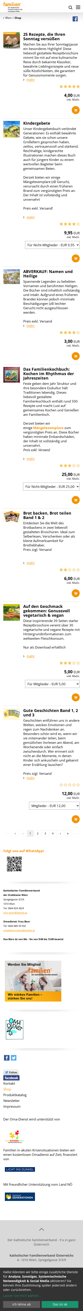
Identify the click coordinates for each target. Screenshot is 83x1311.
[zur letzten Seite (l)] (68, 833)
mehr (31, 79)
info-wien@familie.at (15, 912)
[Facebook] (75, 19)
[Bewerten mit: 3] (69, 86)
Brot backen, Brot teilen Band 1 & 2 (47, 515)
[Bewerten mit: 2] (65, 86)
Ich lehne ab (21, 1304)
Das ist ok (60, 1304)
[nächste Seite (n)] (60, 833)
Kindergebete (36, 123)
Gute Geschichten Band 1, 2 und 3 (50, 713)
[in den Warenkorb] (76, 110)
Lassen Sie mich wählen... (22, 1296)
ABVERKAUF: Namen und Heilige (48, 274)
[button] (7, 1059)
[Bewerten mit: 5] (78, 86)
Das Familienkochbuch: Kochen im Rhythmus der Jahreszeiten (48, 373)
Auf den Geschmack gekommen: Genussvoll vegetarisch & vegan (46, 611)
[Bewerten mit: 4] (73, 86)
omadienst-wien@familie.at (19, 930)
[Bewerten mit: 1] (61, 86)
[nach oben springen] (41, 1229)
